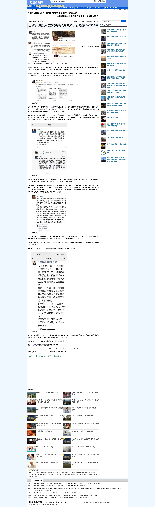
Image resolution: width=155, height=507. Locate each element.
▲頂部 (108, 502)
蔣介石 (59, 474)
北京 (52, 107)
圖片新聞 (98, 483)
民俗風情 (91, 495)
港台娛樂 (55, 493)
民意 (78, 485)
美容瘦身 (92, 488)
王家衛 (31, 476)
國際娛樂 (60, 493)
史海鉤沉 (44, 488)
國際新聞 (65, 7)
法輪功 (90, 473)
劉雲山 (73, 474)
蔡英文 (86, 474)
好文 (65, 485)
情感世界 (44, 495)
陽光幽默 (71, 497)
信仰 (110, 7)
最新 (39, 7)
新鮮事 (47, 5)
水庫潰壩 (61, 473)
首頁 (29, 5)
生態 (103, 7)
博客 (62, 5)
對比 (72, 485)
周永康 (95, 474)
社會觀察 (50, 495)
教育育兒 (76, 488)
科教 (84, 7)
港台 (106, 7)
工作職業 (71, 488)
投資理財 (103, 488)
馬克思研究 (60, 497)
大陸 (54, 7)
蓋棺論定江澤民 (43, 497)
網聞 (80, 7)
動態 (53, 485)
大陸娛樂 (39, 493)
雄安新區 (53, 474)
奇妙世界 (80, 495)
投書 (69, 485)
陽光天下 (77, 497)
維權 (95, 7)
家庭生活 (50, 488)
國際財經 (71, 7)
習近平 (67, 473)
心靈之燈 (55, 488)
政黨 (59, 485)
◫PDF (126, 9)
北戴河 (64, 474)
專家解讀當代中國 (52, 497)
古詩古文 (98, 488)
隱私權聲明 (103, 502)
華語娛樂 (44, 493)
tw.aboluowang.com (58, 1)
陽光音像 (87, 497)
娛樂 (53, 5)
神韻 (41, 473)
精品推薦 (71, 493)
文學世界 (41, 490)
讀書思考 (114, 488)
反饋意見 (91, 502)
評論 (38, 5)
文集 (56, 485)
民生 (91, 7)
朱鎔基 (34, 473)
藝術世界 (87, 488)
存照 (75, 485)
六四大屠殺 (79, 473)
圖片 (115, 7)
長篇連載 (46, 490)
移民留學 (60, 495)
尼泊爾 (35, 476)
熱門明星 (50, 493)
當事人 (43, 356)
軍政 (44, 7)
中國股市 (31, 474)
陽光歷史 (66, 497)
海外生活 (60, 488)
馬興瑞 (48, 473)
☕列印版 (116, 9)
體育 (99, 7)
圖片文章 (52, 490)
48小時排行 (106, 25)
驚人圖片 (36, 497)
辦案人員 (56, 356)
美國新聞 (49, 7)
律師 (30, 356)
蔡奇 (81, 474)
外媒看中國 (43, 485)
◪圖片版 (121, 9)
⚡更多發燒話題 (33, 470)
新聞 (34, 5)
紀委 (49, 356)
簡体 (95, 1)
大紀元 (34, 345)
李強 (41, 474)
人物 (76, 7)
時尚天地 (66, 495)
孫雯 (48, 474)
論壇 (57, 5)
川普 (44, 473)
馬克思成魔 (54, 473)
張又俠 (85, 473)
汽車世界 (55, 495)
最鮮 (35, 495)
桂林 (36, 356)
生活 (43, 5)
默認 (97, 21)
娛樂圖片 (76, 493)
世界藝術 (36, 490)
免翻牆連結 (100, 1)
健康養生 (39, 488)
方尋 (53, 349)
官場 (88, 7)
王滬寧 (37, 474)
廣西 (38, 473)
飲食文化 (39, 495)
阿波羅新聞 (36, 2)
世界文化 (108, 488)
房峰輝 (78, 474)
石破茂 (45, 474)
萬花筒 (76, 495)
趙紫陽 (90, 474)
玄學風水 (66, 488)
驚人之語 (48, 485)
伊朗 (30, 473)
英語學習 (119, 488)
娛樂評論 (66, 493)
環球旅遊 (86, 495)
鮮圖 (95, 495)
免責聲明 (97, 502)
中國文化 (82, 488)
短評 (62, 485)
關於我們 (86, 502)
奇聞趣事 (71, 495)
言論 (38, 485)
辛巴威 (68, 474)
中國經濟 (59, 7)
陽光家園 (82, 497)
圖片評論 (82, 485)
